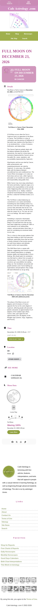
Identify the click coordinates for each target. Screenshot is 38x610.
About (4, 512)
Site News (6, 525)
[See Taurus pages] (10, 584)
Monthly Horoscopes (9, 555)
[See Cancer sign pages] (22, 584)
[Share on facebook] (12, 441)
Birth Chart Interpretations (11, 561)
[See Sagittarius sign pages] (16, 593)
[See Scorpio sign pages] (10, 593)
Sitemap (5, 522)
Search (4, 528)
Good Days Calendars (9, 558)
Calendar (16, 375)
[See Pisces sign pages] (34, 593)
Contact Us (6, 515)
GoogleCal (16, 378)
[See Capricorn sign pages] (22, 593)
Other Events (13, 359)
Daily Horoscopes (8, 552)
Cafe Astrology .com (19, 19)
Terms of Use (7, 519)
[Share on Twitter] (16, 441)
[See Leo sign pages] (28, 584)
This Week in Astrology (10, 565)
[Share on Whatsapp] (21, 441)
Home (4, 509)
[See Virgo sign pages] (33, 584)
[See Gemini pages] (16, 584)
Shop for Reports (8, 545)
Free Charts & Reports (10, 548)
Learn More (13, 432)
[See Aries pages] (4, 584)
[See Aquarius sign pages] (28, 593)
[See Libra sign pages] (4, 593)
